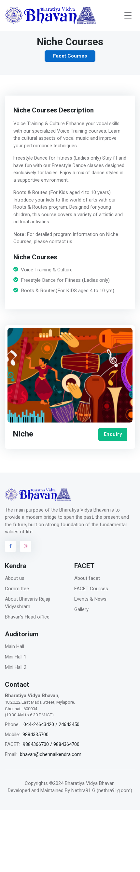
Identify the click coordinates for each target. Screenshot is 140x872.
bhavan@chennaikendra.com (50, 754)
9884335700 (35, 734)
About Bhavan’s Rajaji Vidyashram (27, 602)
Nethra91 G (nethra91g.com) (101, 790)
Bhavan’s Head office (27, 617)
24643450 (69, 724)
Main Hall (14, 646)
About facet (87, 578)
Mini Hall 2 (15, 667)
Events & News (90, 599)
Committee (17, 589)
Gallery (81, 609)
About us (14, 578)
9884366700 (36, 744)
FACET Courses (91, 589)
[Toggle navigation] (128, 15)
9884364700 (66, 744)
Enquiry (113, 434)
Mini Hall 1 (15, 657)
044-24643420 (38, 724)
